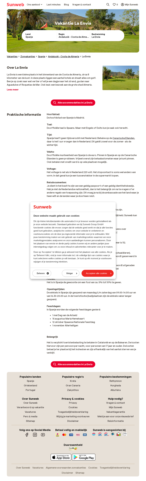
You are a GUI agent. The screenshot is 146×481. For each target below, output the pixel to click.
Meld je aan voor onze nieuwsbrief (116, 416)
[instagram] (35, 436)
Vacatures (30, 411)
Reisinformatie (116, 421)
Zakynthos (73, 390)
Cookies (73, 407)
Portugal (30, 390)
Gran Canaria (73, 385)
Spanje (30, 381)
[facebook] (27, 436)
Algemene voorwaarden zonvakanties (66, 467)
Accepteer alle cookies (96, 273)
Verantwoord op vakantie (30, 407)
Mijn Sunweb (115, 407)
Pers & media (30, 416)
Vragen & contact (115, 402)
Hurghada (115, 385)
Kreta (73, 381)
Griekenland (30, 385)
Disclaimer (73, 421)
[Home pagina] (15, 4)
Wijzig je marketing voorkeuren (73, 416)
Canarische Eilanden (123, 138)
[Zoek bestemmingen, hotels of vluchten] (108, 4)
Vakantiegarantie (115, 411)
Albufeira (115, 390)
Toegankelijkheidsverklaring (73, 411)
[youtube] (43, 436)
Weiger (69, 273)
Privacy (73, 402)
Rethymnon (116, 381)
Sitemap (30, 421)
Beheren (41, 273)
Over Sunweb (30, 402)
